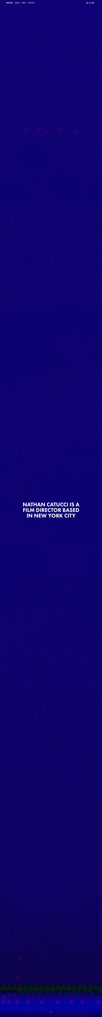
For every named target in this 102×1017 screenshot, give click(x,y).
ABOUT (17, 3)
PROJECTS (9, 3)
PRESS (24, 3)
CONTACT (31, 3)
